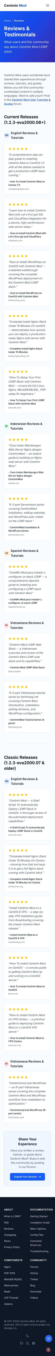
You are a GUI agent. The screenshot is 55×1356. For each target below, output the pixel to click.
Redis (7, 1291)
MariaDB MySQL (13, 1279)
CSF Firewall (11, 1297)
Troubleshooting (39, 1251)
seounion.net (14, 1045)
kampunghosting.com (19, 356)
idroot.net (13, 993)
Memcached (11, 1285)
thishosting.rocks (16, 300)
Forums (34, 1266)
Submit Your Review (25, 1176)
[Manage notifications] (48, 1349)
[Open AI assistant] (48, 1338)
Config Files (36, 1234)
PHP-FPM (9, 1273)
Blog (32, 1285)
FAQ (6, 1222)
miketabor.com (15, 240)
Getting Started (38, 1216)
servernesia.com (16, 534)
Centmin (15, 5)
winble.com (13, 483)
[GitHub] (21, 1343)
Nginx (7, 1266)
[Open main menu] (47, 5)
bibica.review (14, 671)
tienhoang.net (15, 727)
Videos (34, 1297)
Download (35, 1291)
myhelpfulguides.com (18, 189)
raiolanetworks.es (16, 607)
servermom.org (15, 886)
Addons (8, 1304)
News (7, 1241)
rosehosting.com (16, 942)
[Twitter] (27, 1343)
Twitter (34, 1279)
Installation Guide (40, 1222)
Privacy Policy (12, 1247)
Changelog (10, 1234)
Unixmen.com (15, 835)
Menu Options (38, 1228)
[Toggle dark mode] (27, 1336)
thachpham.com (16, 1117)
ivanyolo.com (14, 407)
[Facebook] (33, 1343)
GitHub (34, 1273)
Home (7, 20)
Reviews (9, 1228)
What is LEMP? (12, 1216)
